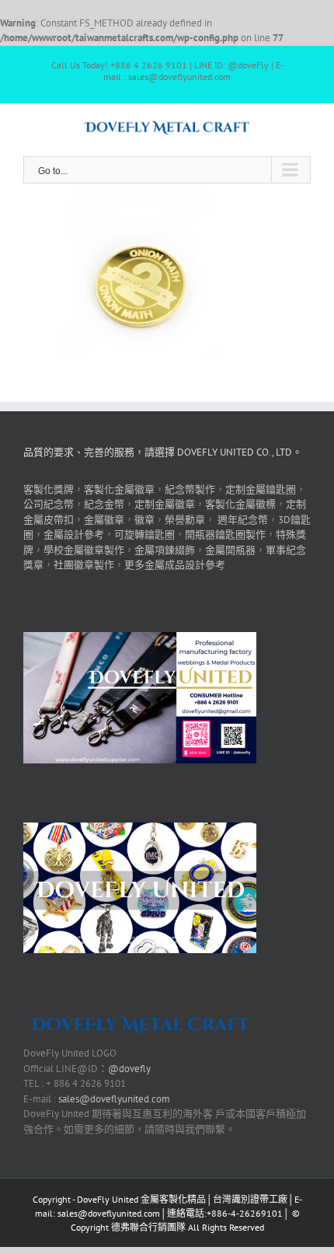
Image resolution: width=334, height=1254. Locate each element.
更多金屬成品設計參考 (174, 564)
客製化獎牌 (48, 489)
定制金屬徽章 (164, 504)
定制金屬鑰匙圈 (260, 489)
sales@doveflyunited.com (114, 1099)
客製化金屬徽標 (240, 504)
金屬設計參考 (73, 534)
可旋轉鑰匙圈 (144, 534)
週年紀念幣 (242, 519)
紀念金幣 (104, 504)
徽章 (144, 519)
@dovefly (129, 1068)
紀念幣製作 (190, 489)
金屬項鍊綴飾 (164, 550)
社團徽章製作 (84, 564)
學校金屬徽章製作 (83, 550)
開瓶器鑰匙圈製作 (225, 534)
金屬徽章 (104, 519)
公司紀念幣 (48, 504)
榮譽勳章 (185, 519)
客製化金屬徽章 (119, 489)
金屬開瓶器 (230, 550)
